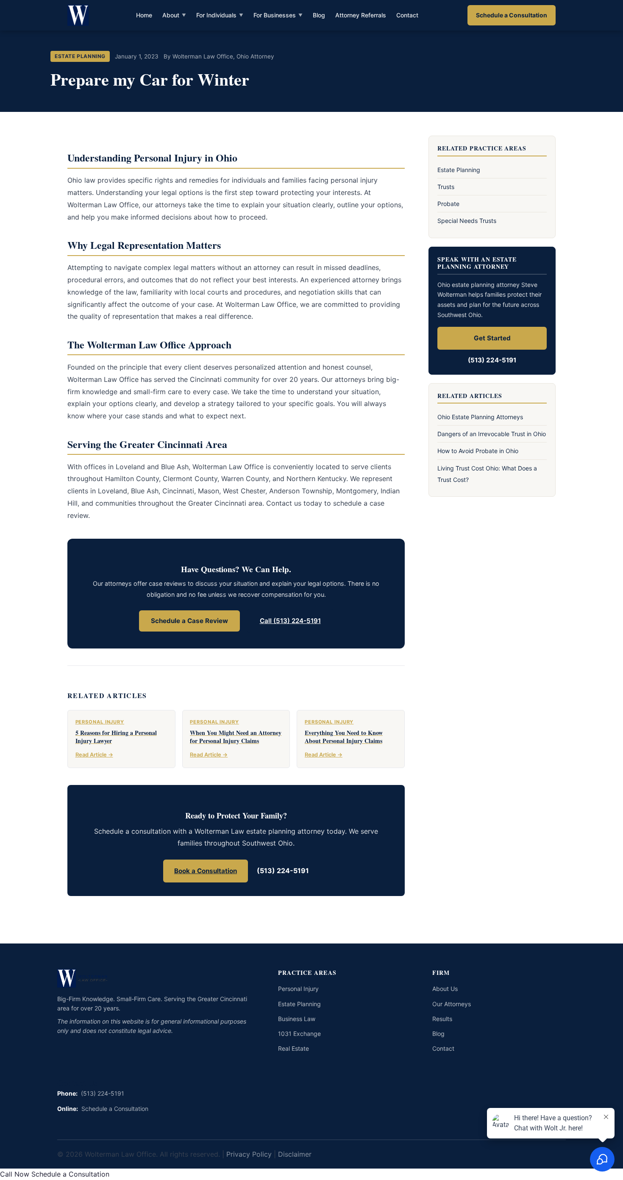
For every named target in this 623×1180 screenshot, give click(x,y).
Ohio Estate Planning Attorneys (480, 416)
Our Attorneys (451, 1003)
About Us (445, 988)
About (174, 15)
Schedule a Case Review (189, 621)
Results (442, 1018)
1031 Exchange (299, 1033)
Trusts (445, 186)
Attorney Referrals (360, 15)
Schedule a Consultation (511, 15)
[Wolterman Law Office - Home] (78, 15)
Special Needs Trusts (466, 220)
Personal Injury (298, 988)
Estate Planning (458, 169)
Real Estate (293, 1048)
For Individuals (219, 15)
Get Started (492, 338)
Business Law (296, 1018)
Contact (407, 15)
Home (144, 15)
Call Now (14, 1174)
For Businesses (278, 15)
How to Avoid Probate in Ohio (477, 450)
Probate (448, 203)
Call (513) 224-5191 (290, 621)
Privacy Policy (249, 1154)
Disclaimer (295, 1154)
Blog (319, 15)
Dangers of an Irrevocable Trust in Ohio (491, 433)
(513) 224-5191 (283, 870)
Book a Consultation (205, 871)
